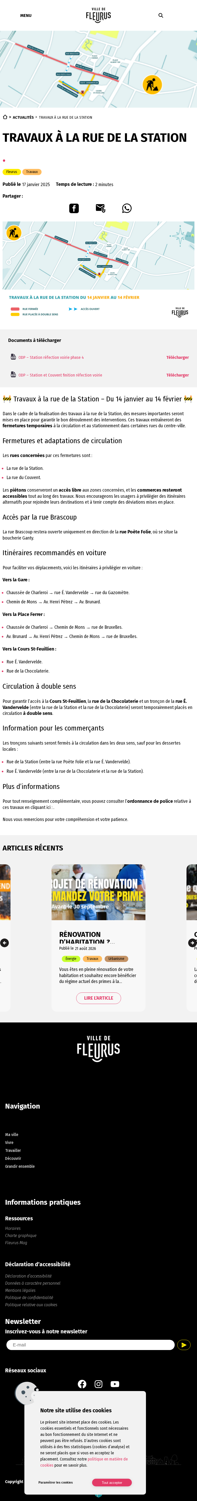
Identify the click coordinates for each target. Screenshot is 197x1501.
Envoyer (184, 1345)
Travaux (32, 172)
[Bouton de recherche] (161, 15)
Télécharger (177, 357)
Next (192, 942)
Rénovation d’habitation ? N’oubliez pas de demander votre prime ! (88, 937)
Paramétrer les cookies (55, 1482)
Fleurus (11, 172)
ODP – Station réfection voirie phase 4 (51, 357)
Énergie (71, 959)
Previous (4, 942)
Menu (26, 15)
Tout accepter (112, 1483)
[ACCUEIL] (5, 117)
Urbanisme (116, 959)
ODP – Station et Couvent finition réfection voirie (60, 375)
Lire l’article (98, 998)
